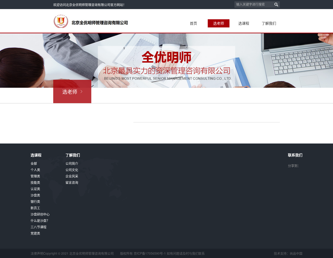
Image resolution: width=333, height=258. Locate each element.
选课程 (243, 23)
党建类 (35, 233)
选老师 (218, 23)
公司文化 (71, 169)
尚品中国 (296, 253)
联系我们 (295, 155)
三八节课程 (38, 226)
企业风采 (71, 176)
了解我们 (269, 23)
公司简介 (71, 163)
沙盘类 (35, 195)
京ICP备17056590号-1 (150, 253)
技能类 (35, 182)
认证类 (35, 188)
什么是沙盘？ (40, 220)
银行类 (35, 201)
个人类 (35, 169)
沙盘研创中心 (40, 214)
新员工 (35, 207)
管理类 (35, 176)
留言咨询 (71, 182)
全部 (34, 163)
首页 (193, 23)
